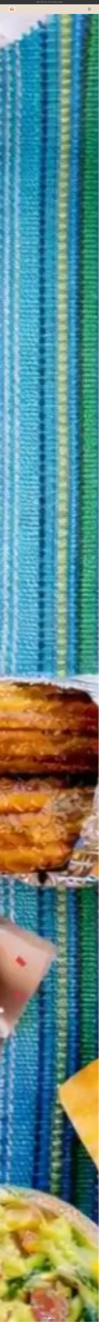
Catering (62, 672)
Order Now (37, 672)
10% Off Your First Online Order (49, 2)
